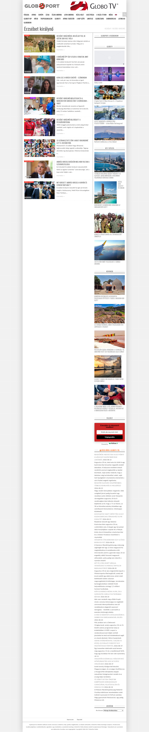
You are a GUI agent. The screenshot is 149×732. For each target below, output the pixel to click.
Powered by (105, 444)
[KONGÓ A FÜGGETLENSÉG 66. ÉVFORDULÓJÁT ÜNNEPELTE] (110, 222)
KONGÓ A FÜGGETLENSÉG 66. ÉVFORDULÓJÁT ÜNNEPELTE (108, 235)
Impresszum (70, 719)
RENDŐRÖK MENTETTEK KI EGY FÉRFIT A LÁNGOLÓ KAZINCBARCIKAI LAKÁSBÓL (109, 457)
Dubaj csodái (98, 82)
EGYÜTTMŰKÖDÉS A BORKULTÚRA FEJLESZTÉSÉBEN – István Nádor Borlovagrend (108, 122)
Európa (27, 35)
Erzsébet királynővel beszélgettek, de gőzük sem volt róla (71, 37)
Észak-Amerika (29, 161)
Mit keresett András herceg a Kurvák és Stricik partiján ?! (72, 183)
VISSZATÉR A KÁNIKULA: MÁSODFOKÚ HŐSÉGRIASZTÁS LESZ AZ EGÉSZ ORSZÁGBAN (109, 661)
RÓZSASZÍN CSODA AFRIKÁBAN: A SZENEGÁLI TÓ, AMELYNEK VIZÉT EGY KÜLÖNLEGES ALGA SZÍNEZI (109, 351)
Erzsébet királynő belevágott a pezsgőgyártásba (68, 120)
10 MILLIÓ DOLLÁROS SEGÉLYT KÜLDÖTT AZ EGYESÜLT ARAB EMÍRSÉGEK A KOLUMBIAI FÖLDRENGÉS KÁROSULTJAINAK (107, 175)
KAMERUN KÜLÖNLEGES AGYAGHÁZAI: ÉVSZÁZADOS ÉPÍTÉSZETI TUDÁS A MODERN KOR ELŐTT (109, 298)
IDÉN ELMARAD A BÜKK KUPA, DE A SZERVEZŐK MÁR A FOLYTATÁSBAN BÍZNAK (107, 594)
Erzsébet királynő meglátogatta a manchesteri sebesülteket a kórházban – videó (72, 101)
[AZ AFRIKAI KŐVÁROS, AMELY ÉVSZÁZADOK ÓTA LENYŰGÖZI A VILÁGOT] (110, 313)
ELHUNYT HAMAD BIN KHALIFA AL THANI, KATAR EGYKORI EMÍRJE (108, 380)
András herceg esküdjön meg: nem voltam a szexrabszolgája (73, 163)
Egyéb (26, 139)
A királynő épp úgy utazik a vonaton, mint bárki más (72, 58)
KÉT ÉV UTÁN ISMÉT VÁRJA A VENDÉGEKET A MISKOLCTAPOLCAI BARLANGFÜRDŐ (107, 565)
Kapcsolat (79, 719)
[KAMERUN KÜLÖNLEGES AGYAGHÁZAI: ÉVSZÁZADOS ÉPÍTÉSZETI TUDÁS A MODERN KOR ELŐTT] (110, 285)
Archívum (99, 710)
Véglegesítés (110, 437)
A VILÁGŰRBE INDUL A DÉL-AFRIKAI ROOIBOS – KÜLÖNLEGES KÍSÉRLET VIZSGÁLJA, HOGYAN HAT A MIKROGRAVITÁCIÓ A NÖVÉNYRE (109, 408)
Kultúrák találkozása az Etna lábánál (105, 142)
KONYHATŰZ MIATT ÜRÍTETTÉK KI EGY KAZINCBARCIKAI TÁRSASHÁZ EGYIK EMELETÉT (109, 516)
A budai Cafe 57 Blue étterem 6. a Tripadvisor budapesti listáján (108, 102)
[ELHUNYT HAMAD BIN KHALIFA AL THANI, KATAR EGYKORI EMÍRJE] (108, 366)
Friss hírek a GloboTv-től (111, 450)
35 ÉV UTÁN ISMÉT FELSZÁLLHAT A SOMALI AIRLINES (107, 263)
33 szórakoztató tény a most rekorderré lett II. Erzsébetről (72, 141)
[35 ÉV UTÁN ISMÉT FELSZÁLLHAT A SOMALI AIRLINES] (110, 250)
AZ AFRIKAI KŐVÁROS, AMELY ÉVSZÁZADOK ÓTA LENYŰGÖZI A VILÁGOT (108, 326)
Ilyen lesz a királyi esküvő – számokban (72, 77)
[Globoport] (42, 6)
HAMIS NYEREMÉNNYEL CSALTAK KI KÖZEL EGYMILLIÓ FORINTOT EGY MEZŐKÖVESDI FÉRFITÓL (108, 643)
